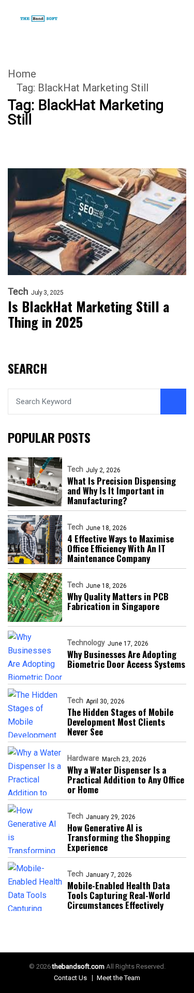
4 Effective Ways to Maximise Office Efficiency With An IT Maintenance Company (120, 548)
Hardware (83, 758)
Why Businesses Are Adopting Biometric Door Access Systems (126, 659)
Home (22, 74)
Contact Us (70, 977)
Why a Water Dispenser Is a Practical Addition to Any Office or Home (125, 779)
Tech (18, 291)
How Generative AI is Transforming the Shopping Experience (118, 837)
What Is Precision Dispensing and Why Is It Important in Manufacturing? (121, 490)
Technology (86, 642)
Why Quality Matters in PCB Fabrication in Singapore (118, 601)
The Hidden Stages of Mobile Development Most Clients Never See (120, 721)
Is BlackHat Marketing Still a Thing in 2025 (88, 314)
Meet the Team (118, 977)
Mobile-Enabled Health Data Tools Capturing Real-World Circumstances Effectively (118, 895)
